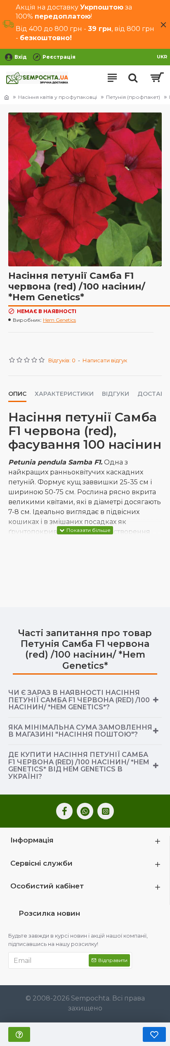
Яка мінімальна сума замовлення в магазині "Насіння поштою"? (80, 731)
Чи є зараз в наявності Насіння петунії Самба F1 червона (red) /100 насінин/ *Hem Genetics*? (79, 700)
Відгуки (115, 393)
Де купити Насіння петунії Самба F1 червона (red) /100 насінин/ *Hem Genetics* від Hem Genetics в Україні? (78, 765)
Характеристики (64, 393)
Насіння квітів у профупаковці (57, 97)
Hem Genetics (59, 320)
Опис (17, 393)
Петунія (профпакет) (133, 97)
